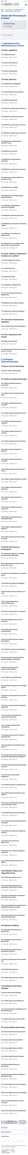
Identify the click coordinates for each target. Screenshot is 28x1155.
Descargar (4, 57)
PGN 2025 (9, 26)
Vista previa (13, 57)
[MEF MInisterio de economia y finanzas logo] (10, 4)
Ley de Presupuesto (18, 9)
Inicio (2, 9)
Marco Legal (9, 9)
